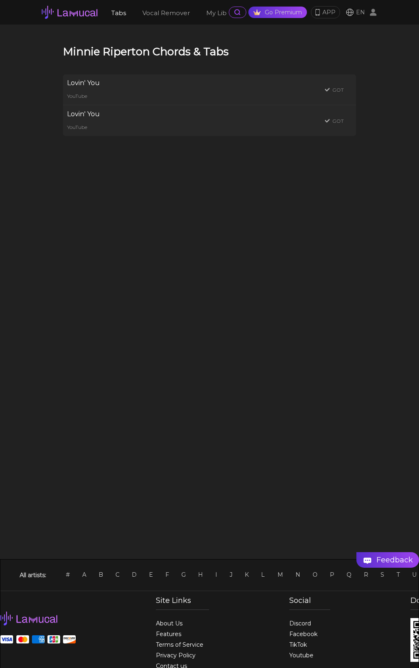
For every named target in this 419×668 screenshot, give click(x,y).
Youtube (301, 655)
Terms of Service (179, 644)
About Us (169, 623)
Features (168, 634)
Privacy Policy (176, 655)
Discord (300, 623)
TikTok (298, 644)
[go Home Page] (69, 12)
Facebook (303, 634)
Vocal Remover (166, 13)
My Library (222, 13)
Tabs (118, 13)
